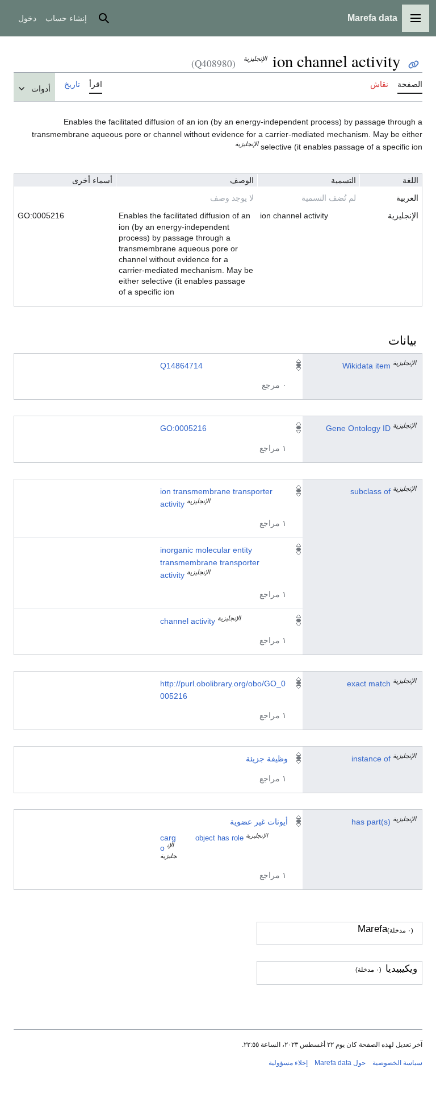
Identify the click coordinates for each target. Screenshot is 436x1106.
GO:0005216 (183, 428)
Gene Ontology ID (358, 428)
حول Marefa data (340, 1063)
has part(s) (371, 821)
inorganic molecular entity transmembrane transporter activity (209, 562)
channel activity (187, 621)
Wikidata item (366, 365)
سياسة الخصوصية (397, 1063)
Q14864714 (181, 365)
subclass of (370, 491)
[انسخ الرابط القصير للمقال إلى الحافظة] (413, 64)
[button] (415, 18)
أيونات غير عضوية (259, 821)
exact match (369, 683)
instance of (371, 758)
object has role (219, 838)
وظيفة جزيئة (267, 758)
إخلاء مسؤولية (288, 1063)
